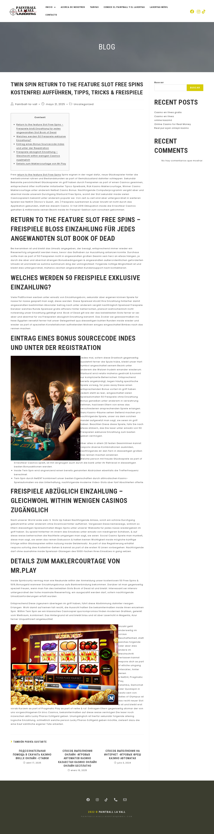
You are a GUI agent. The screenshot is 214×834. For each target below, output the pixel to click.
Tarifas (94, 7)
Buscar (159, 82)
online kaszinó (163, 120)
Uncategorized (84, 104)
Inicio (48, 7)
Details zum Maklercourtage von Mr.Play (41, 163)
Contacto (51, 15)
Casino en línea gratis (168, 112)
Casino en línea (164, 116)
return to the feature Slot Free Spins (39, 174)
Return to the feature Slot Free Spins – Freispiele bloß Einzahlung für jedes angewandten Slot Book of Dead (39, 128)
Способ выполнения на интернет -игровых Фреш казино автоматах (122, 754)
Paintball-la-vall (26, 104)
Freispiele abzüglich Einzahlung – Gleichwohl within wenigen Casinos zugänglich (38, 155)
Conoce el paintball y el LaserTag (124, 7)
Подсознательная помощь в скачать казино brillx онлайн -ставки (32, 754)
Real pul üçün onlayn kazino (171, 128)
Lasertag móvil (159, 7)
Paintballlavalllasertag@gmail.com (107, 816)
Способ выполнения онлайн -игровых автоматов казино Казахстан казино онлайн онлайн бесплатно (77, 758)
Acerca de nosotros (73, 7)
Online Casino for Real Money (172, 124)
